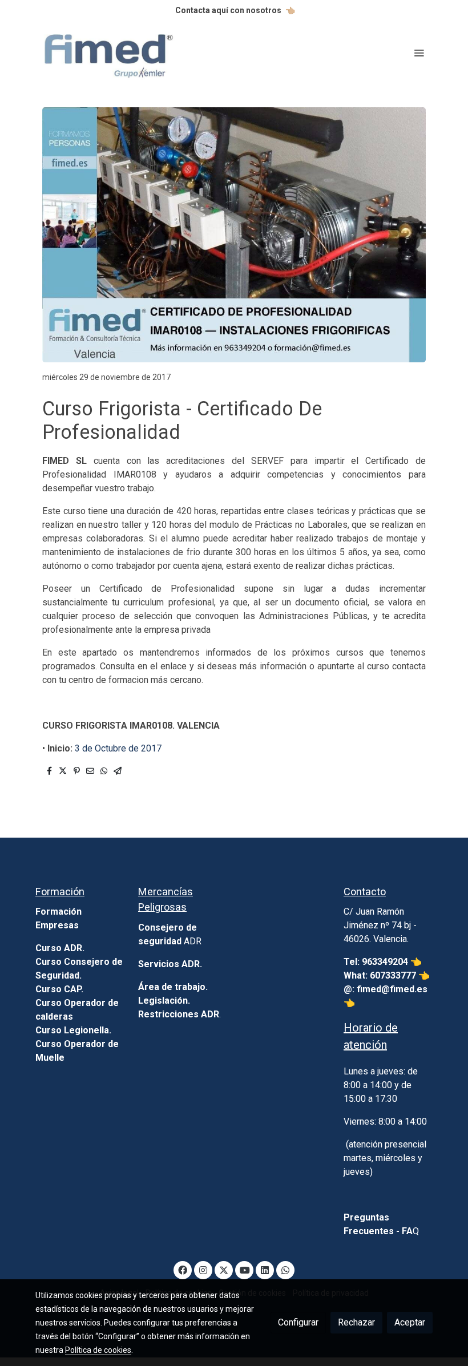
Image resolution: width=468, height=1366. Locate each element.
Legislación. (164, 1000)
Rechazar (356, 1322)
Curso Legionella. (73, 1030)
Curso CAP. (59, 989)
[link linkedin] (264, 1269)
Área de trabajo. (173, 986)
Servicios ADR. (170, 964)
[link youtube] (245, 1269)
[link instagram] (203, 1269)
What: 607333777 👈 (387, 975)
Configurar (298, 1322)
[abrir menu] (419, 52)
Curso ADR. (59, 948)
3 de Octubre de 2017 (118, 748)
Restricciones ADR (178, 1014)
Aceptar (409, 1322)
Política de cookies (98, 1350)
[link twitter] (224, 1269)
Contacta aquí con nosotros (228, 10)
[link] (108, 53)
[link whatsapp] (285, 1269)
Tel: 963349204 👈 (384, 961)
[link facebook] (183, 1269)
